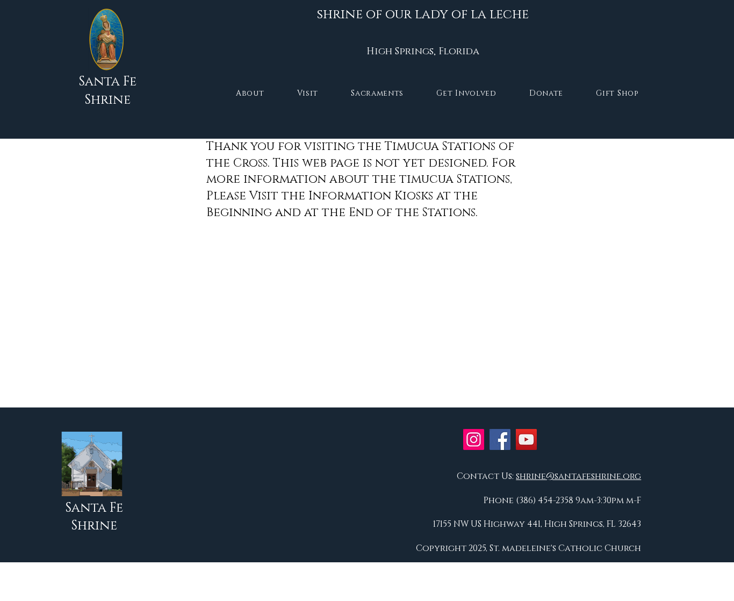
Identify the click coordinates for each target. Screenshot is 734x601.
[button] (249, 93)
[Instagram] (473, 439)
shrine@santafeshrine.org (578, 476)
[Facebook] (500, 439)
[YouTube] (526, 439)
